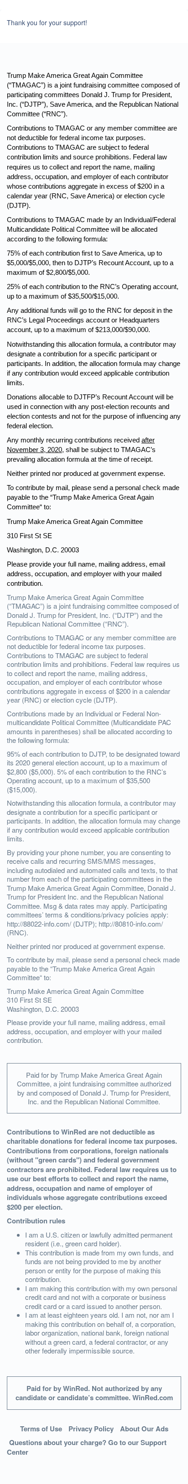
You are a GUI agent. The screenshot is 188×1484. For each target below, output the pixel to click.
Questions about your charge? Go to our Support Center (87, 1447)
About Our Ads (144, 1429)
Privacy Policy (91, 1429)
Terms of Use (41, 1429)
